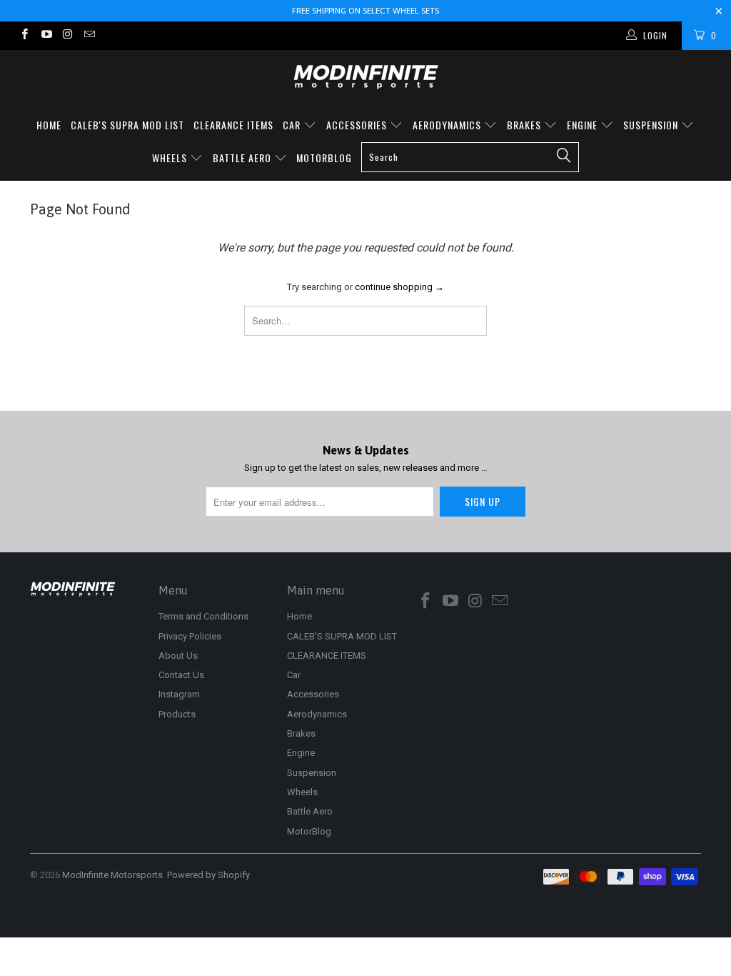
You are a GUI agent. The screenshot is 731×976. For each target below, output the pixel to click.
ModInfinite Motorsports (112, 875)
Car (293, 124)
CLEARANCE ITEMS (233, 124)
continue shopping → (399, 287)
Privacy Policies (189, 636)
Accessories (358, 124)
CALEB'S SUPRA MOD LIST (127, 124)
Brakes (525, 124)
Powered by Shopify (208, 875)
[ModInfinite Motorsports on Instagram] (67, 36)
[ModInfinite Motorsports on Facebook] (24, 36)
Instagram (179, 694)
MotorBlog (324, 157)
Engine (583, 124)
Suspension (652, 124)
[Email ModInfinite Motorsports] (89, 36)
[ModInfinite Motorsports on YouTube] (45, 36)
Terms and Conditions (203, 616)
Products (177, 714)
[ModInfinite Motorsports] (365, 77)
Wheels (171, 157)
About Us (178, 655)
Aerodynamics (448, 124)
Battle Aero (243, 157)
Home (48, 124)
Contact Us (181, 674)
